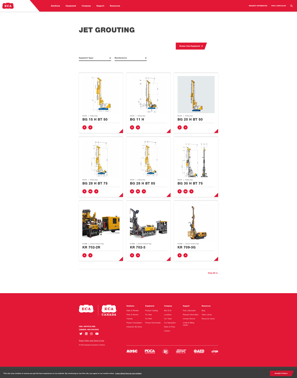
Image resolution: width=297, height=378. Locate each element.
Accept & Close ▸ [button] (281, 373)
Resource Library (208, 319)
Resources (115, 6)
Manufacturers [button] (121, 58)
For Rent (148, 319)
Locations (168, 314)
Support (100, 6)
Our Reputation (170, 323)
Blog (203, 310)
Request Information (258, 6)
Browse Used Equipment (189, 46)
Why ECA (167, 310)
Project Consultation (134, 323)
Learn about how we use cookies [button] (128, 373)
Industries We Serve (134, 327)
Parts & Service (132, 314)
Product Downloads (153, 323)
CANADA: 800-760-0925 (89, 329)
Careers (167, 331)
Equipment (71, 6)
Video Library (207, 314)
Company (86, 6)
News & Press (169, 327)
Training (129, 319)
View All (211, 273)
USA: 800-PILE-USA (87, 326)
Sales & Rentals (132, 310)
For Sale (148, 314)
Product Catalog (151, 310)
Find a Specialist (278, 6)
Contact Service (189, 319)
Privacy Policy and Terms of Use (91, 340)
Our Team (168, 319)
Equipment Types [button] (86, 58)
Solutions (55, 6)
